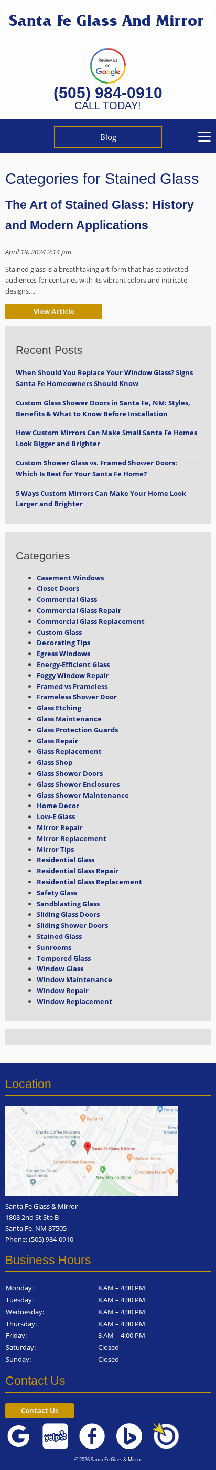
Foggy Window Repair (73, 675)
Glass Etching (59, 708)
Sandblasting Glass (68, 903)
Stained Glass (59, 936)
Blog (108, 137)
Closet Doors (58, 588)
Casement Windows (70, 577)
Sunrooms (54, 947)
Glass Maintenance (69, 719)
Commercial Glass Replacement (91, 621)
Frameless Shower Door (77, 697)
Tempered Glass (64, 958)
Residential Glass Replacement (89, 881)
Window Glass (60, 968)
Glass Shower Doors (70, 773)
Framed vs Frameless (72, 686)
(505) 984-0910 (108, 92)
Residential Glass (65, 860)
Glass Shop (54, 762)
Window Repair (63, 990)
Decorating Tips (63, 642)
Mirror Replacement (71, 838)
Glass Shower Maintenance (83, 795)
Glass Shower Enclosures (78, 784)
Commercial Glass (67, 599)
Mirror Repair (60, 827)
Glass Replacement (69, 751)
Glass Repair (57, 740)
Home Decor (58, 805)
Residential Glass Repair (77, 871)
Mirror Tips (55, 849)
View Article (54, 311)
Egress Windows (63, 653)
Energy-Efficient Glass (73, 664)
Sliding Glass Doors (68, 914)
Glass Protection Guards (77, 729)
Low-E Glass (56, 816)
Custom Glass (59, 632)
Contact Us (39, 1410)
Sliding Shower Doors (72, 925)
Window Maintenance (74, 979)
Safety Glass (57, 892)
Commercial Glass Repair (79, 610)
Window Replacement (74, 1001)
